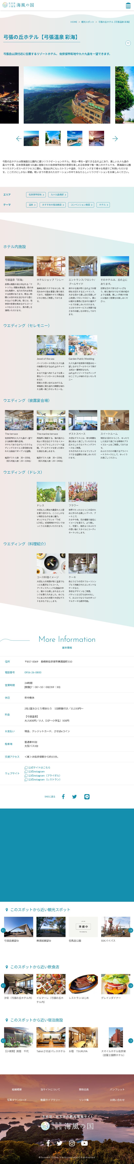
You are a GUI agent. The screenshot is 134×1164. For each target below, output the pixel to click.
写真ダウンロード (17, 1099)
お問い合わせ (117, 1099)
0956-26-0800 (33, 672)
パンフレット (117, 1089)
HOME (74, 22)
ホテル (102, 204)
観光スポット (87, 22)
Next (115, 138)
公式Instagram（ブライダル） (45, 775)
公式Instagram (36, 771)
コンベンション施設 (80, 204)
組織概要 (17, 1089)
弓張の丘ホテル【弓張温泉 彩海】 (114, 22)
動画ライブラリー (50, 1099)
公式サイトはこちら (39, 767)
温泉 (31, 204)
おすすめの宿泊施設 (51, 204)
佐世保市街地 (35, 194)
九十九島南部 (57, 194)
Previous (19, 138)
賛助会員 (84, 1089)
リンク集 (84, 1099)
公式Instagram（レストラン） (45, 779)
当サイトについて (50, 1089)
